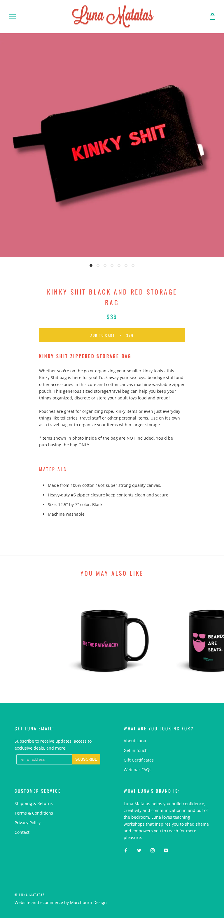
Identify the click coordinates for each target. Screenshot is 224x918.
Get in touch (136, 750)
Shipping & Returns (34, 803)
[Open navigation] (12, 16)
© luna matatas (30, 894)
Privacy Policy (28, 822)
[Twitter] (139, 850)
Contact (22, 832)
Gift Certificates (139, 760)
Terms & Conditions (34, 813)
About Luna (135, 740)
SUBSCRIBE (86, 759)
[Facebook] (126, 850)
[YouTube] (166, 850)
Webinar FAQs (137, 769)
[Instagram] (152, 850)
